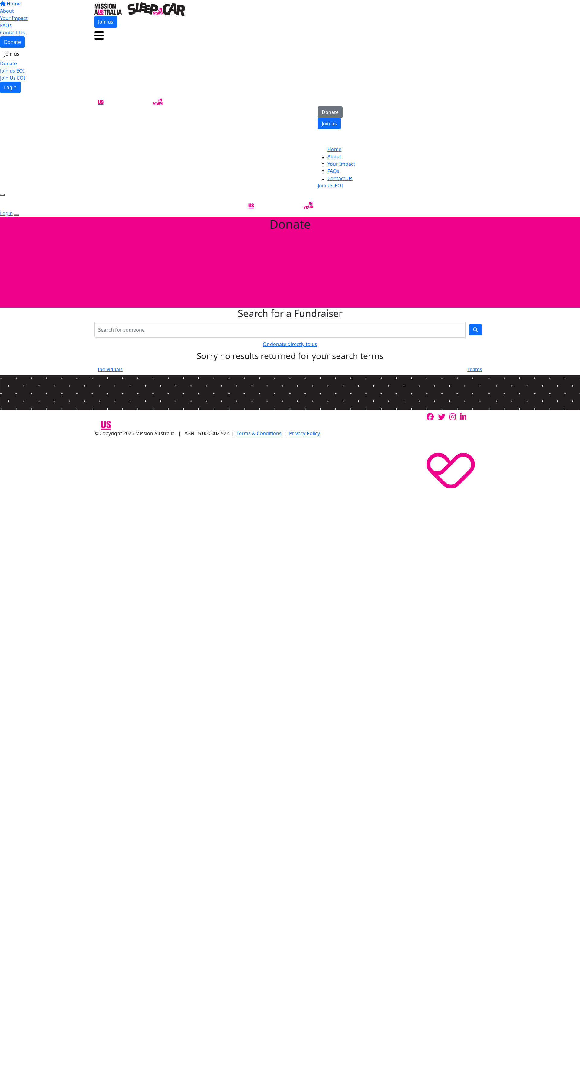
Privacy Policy (304, 433)
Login (10, 87)
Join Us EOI (12, 78)
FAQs (333, 171)
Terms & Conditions (259, 433)
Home (334, 149)
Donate (8, 63)
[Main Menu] (2, 195)
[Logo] (139, 8)
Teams (474, 369)
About (334, 156)
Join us (11, 53)
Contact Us (340, 178)
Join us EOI (12, 70)
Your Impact (341, 163)
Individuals (110, 369)
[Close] (16, 215)
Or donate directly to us (290, 344)
